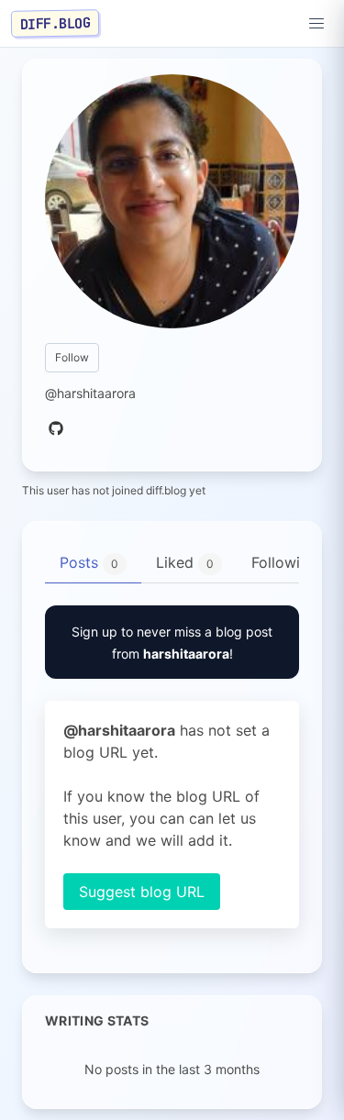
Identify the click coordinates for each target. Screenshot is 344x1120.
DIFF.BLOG (55, 23)
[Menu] (316, 23)
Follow (72, 357)
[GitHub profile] (56, 429)
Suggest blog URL (142, 891)
